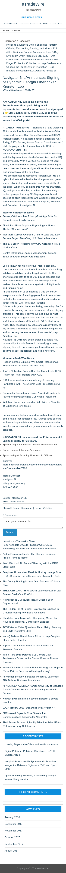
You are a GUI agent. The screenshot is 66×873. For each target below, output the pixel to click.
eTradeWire (33, 4)
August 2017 (12, 850)
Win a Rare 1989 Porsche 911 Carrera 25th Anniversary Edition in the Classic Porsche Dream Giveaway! (30, 658)
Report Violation (43, 508)
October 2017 (12, 837)
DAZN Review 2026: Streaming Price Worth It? (29, 707)
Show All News (11, 508)
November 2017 (14, 830)
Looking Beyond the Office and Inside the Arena (31, 744)
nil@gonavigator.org (14, 483)
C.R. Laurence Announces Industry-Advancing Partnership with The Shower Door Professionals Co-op (32, 384)
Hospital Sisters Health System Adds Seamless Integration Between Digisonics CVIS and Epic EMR (30, 765)
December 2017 (14, 823)
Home (6, 30)
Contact (18, 30)
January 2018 (12, 817)
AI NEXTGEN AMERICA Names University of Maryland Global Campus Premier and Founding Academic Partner (33, 689)
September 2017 (14, 844)
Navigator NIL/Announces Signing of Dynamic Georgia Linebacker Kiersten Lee (31, 81)
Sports (20, 501)
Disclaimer (27, 508)
